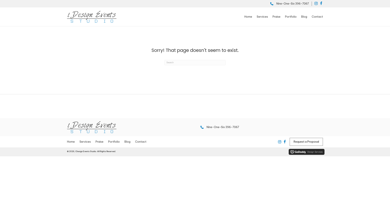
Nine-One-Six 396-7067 (292, 3)
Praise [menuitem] (99, 141)
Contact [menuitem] (140, 141)
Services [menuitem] (85, 141)
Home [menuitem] (71, 141)
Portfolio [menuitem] (114, 141)
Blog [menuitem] (127, 141)
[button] (316, 3)
